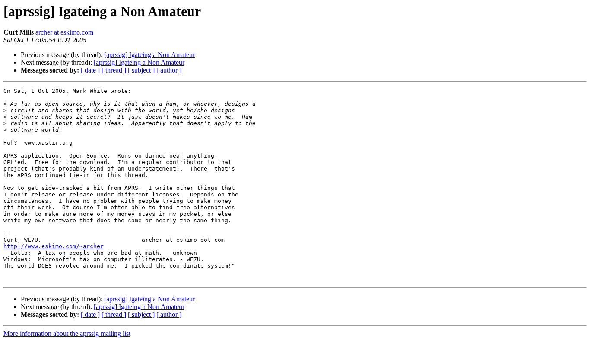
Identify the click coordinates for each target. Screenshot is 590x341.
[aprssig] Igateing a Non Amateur (149, 54)
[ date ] (90, 70)
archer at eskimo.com (64, 32)
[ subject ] (141, 70)
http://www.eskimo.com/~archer (53, 246)
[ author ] (168, 70)
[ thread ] (114, 70)
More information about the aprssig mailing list (66, 333)
